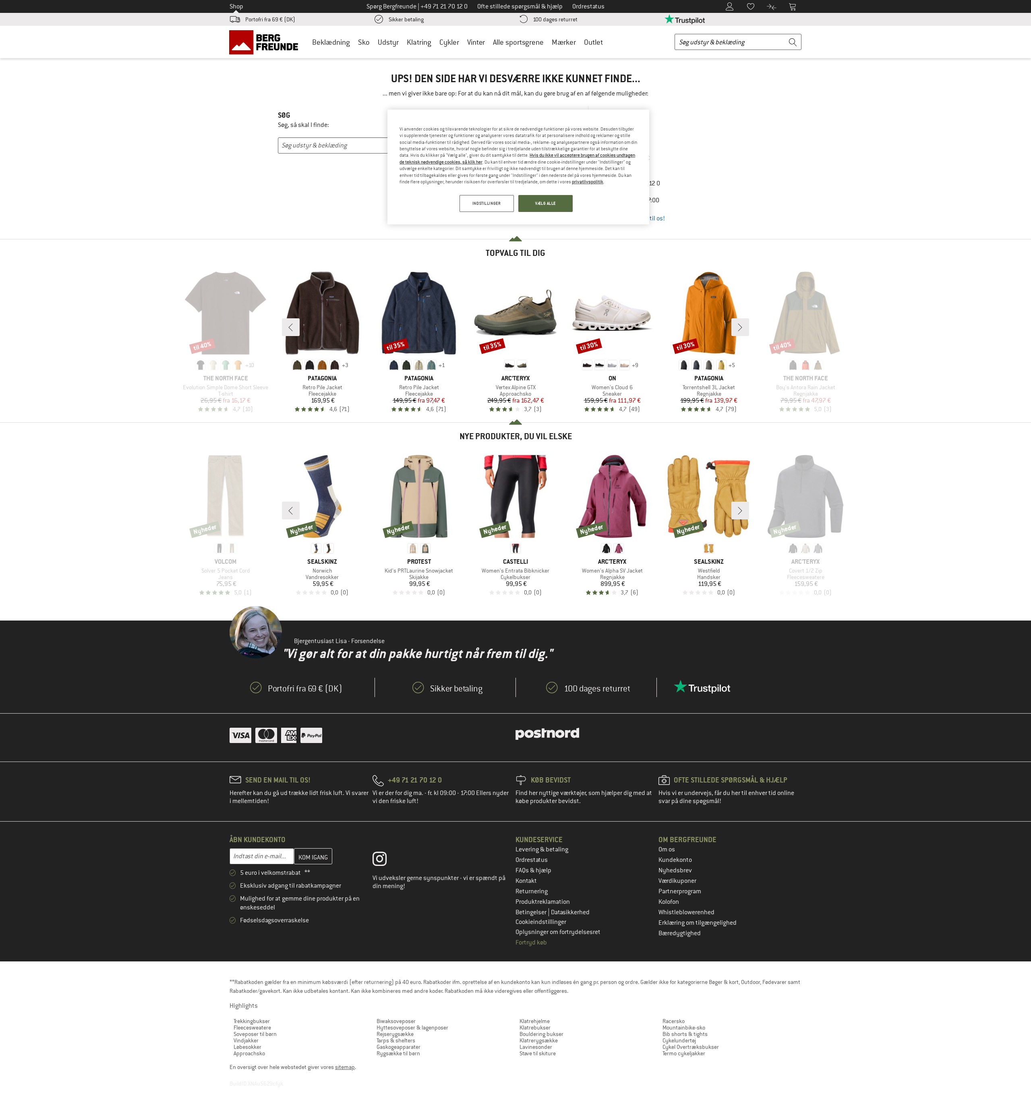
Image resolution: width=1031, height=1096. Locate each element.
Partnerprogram (679, 891)
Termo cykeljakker (683, 1053)
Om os (666, 849)
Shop (236, 6)
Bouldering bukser (541, 1034)
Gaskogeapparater (398, 1046)
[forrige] (291, 327)
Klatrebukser (535, 1027)
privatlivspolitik (587, 182)
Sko (364, 42)
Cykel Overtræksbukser (690, 1046)
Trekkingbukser (252, 1021)
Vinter (476, 42)
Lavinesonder (536, 1046)
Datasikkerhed (570, 912)
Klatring (419, 42)
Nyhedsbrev (675, 870)
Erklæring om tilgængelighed (697, 923)
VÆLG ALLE (545, 203)
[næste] (740, 327)
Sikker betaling (406, 19)
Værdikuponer (677, 881)
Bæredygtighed (679, 933)
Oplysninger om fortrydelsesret (558, 932)
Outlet (593, 42)
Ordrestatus (532, 860)
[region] (518, 167)
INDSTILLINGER (486, 203)
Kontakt (526, 881)
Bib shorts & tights (685, 1034)
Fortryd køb (531, 942)
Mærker (564, 42)
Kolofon (668, 902)
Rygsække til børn (398, 1053)
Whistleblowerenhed (686, 912)
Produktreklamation (543, 902)
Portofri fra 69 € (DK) (270, 19)
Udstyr (388, 42)
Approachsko (249, 1053)
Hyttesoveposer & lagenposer (412, 1027)
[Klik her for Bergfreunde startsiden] (266, 42)
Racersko (673, 1021)
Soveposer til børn (255, 1034)
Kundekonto (675, 860)
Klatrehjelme (535, 1021)
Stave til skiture (538, 1053)
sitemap (345, 1067)
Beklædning (331, 42)
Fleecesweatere (252, 1027)
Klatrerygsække (539, 1040)
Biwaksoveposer (396, 1021)
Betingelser (532, 912)
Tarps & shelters (396, 1040)
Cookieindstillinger (541, 922)
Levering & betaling (542, 849)
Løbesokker (247, 1046)
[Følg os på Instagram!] (386, 860)
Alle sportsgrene (518, 42)
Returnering (532, 891)
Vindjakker (246, 1040)
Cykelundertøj (679, 1040)
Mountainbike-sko (683, 1027)
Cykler (449, 42)
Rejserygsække (395, 1034)
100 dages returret (555, 19)
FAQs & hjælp (533, 870)
